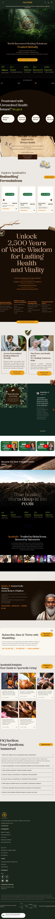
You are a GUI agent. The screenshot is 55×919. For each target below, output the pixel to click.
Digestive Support (5, 832)
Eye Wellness (4, 855)
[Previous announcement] (2, 6)
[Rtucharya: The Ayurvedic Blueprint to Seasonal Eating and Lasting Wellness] (27, 681)
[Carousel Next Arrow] (52, 118)
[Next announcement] (52, 6)
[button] (2, 2)
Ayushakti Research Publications (9, 861)
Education (3, 864)
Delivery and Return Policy (7, 887)
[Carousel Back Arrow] (3, 118)
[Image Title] (2, 876)
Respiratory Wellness (6, 839)
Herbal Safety (4, 866)
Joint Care (3, 837)
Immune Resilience (6, 834)
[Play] (9, 446)
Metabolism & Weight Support (8, 850)
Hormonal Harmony (6, 842)
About (2, 873)
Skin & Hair (3, 847)
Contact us (4, 888)
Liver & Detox (4, 852)
